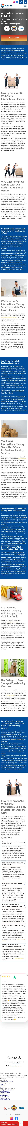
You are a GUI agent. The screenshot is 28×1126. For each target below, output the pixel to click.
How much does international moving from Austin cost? (12, 842)
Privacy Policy (22, 1123)
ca (6, 30)
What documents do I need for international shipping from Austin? (12, 905)
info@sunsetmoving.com (16, 1065)
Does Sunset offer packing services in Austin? (12, 926)
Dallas (1, 1084)
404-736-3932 (25, 2)
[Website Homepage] (6, 6)
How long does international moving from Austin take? (12, 863)
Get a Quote (21, 2)
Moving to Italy (4, 1095)
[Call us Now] (25, 1123)
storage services (10, 695)
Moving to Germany (5, 1098)
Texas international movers (6, 1081)
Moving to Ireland (4, 1096)
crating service (20, 554)
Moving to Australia (5, 1092)
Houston (2, 1085)
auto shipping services (12, 622)
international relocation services (9, 317)
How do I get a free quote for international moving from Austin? (12, 945)
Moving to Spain (4, 1094)
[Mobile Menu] (25, 6)
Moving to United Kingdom (6, 1090)
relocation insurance (16, 739)
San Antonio (3, 1087)
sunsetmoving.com (19, 958)
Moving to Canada (4, 1091)
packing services (22, 458)
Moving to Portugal (5, 1099)
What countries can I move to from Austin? (12, 884)
